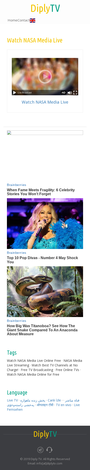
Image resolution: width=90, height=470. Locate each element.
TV (45, 8)
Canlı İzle (54, 400)
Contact (24, 20)
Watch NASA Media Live (45, 102)
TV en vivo (63, 405)
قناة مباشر (72, 400)
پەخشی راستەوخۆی (20, 405)
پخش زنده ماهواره (32, 400)
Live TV (12, 400)
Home (13, 20)
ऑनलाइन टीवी (45, 405)
